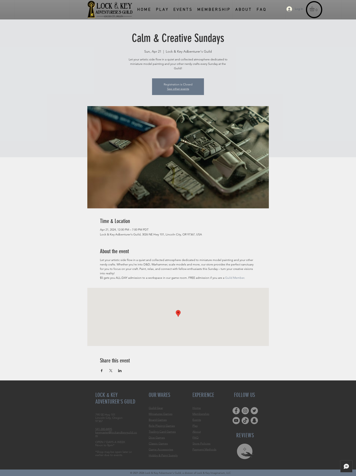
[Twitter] (254, 410)
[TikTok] (245, 420)
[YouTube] (236, 420)
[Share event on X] (111, 370)
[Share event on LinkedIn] (120, 370)
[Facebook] (236, 410)
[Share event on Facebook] (101, 370)
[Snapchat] (254, 420)
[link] (315, 8)
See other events (178, 89)
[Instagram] (245, 410)
